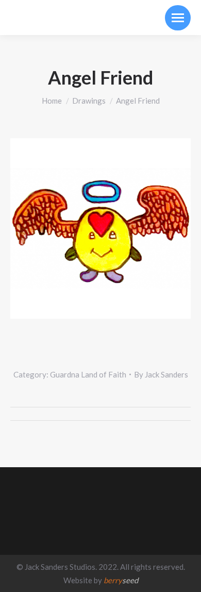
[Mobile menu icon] (178, 17)
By (161, 374)
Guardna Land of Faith (88, 374)
